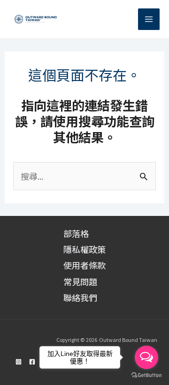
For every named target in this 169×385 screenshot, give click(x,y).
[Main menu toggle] (149, 19)
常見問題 (80, 281)
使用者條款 (84, 265)
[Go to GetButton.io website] (146, 375)
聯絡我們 (80, 297)
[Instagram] (18, 362)
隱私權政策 (84, 249)
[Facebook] (32, 362)
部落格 (76, 233)
